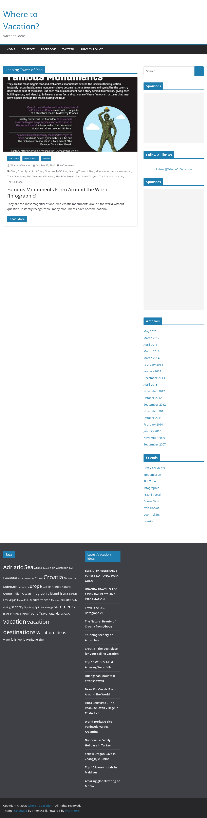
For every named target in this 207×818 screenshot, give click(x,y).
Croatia (53, 577)
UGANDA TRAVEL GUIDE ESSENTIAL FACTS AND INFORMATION (101, 594)
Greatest (7, 593)
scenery (17, 607)
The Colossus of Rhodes (40, 176)
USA (67, 613)
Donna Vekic (152, 501)
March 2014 (151, 358)
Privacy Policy (91, 49)
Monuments (102, 171)
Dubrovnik (10, 587)
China (39, 578)
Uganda (54, 613)
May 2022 (150, 331)
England (22, 587)
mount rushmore (120, 171)
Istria (64, 593)
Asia (52, 568)
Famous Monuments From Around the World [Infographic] (58, 192)
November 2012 (154, 391)
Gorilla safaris (61, 587)
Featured (14, 158)
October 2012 (153, 398)
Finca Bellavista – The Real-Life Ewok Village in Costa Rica (101, 708)
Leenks (148, 521)
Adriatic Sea (18, 567)
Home (10, 49)
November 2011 (154, 411)
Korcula (73, 593)
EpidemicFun (152, 475)
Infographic (30, 158)
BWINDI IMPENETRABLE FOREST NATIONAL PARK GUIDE (101, 576)
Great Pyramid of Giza (30, 171)
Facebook (48, 49)
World (46, 158)
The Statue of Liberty (111, 176)
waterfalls (10, 639)
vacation (14, 621)
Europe (34, 586)
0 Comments (67, 165)
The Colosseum (16, 176)
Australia (62, 568)
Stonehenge (46, 607)
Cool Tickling (152, 514)
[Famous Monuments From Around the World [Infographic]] (70, 114)
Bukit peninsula (26, 578)
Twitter (68, 49)
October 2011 (153, 418)
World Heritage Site (30, 639)
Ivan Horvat (151, 508)
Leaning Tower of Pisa (81, 171)
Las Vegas (9, 600)
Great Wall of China (56, 171)
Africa (38, 568)
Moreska (55, 600)
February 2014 (153, 364)
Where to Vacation (21, 165)
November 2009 (154, 438)
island (54, 593)
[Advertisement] (174, 118)
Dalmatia (70, 578)
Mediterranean (40, 600)
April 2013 (150, 384)
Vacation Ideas (51, 632)
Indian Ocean (22, 593)
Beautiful (10, 578)
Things (25, 613)
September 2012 (155, 404)
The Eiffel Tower (65, 176)
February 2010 (153, 424)
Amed (46, 568)
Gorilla (47, 587)
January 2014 (152, 371)
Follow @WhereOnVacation (173, 169)
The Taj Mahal (15, 181)
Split (37, 607)
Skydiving (29, 607)
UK (61, 613)
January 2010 (152, 431)
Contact (28, 49)
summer (62, 606)
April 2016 (150, 345)
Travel (43, 613)
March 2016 (151, 351)
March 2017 (151, 338)
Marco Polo (23, 600)
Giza (13, 171)
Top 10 (33, 613)
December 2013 (154, 378)
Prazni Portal (152, 494)
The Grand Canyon (86, 176)
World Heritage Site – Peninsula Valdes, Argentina (99, 727)
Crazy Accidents (154, 468)
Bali (71, 568)
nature (66, 599)
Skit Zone (150, 481)
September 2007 (155, 444)
